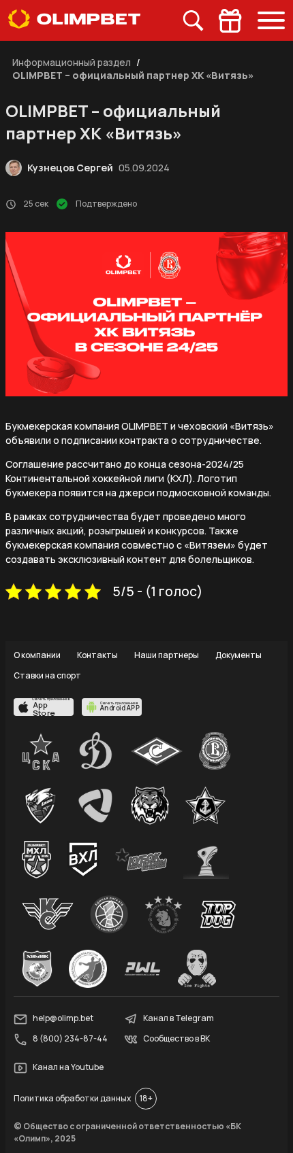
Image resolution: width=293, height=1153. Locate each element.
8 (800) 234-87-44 (70, 1039)
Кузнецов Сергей (70, 167)
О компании (37, 655)
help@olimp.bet (63, 1019)
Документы (238, 655)
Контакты (97, 655)
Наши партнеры (166, 655)
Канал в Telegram (178, 1019)
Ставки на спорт (47, 675)
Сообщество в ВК (176, 1039)
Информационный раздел (71, 62)
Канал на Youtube (68, 1067)
